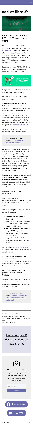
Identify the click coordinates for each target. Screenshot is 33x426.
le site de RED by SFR (20, 125)
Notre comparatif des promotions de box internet (16, 339)
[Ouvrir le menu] (30, 422)
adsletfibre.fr (6, 422)
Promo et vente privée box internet (17, 318)
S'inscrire (16, 390)
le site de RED (23, 247)
